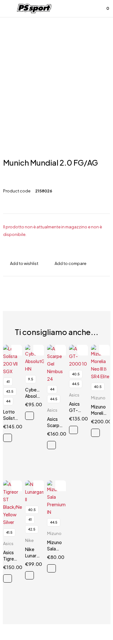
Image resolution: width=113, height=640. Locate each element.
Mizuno (98, 397)
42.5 (31, 529)
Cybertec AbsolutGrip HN (37, 396)
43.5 (9, 391)
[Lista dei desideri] (90, 8)
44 (8, 401)
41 (8, 381)
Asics (52, 410)
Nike (29, 540)
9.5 (30, 379)
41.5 (9, 532)
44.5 (53, 399)
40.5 (76, 374)
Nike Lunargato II (35, 555)
